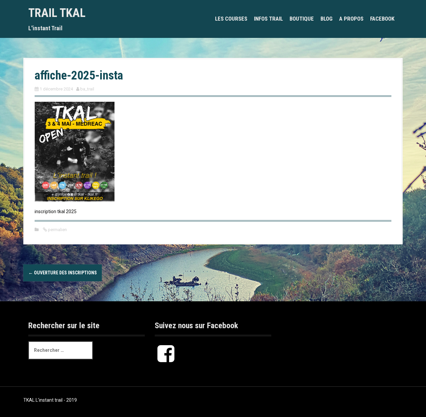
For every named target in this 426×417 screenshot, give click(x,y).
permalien (57, 229)
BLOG (326, 18)
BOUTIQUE (302, 18)
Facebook (382, 18)
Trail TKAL (57, 13)
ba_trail (87, 88)
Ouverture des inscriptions (62, 272)
